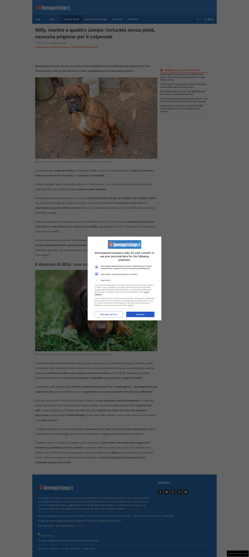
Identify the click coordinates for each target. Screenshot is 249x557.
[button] (124, 280)
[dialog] (124, 278)
